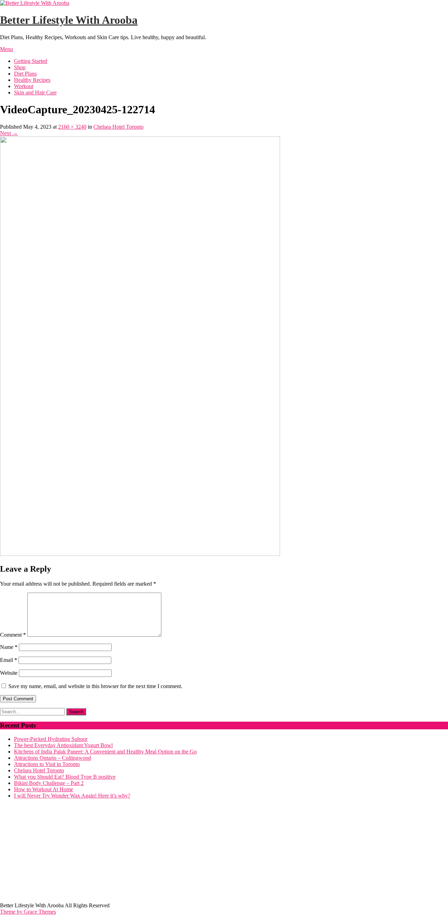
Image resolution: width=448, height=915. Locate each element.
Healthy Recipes (32, 80)
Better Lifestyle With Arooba (69, 20)
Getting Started (30, 61)
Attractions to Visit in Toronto (47, 764)
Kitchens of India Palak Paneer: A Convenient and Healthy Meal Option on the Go (105, 752)
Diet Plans (25, 74)
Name (9, 647)
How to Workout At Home (43, 789)
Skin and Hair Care (35, 92)
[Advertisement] (210, 853)
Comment (13, 635)
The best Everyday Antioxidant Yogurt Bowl (63, 745)
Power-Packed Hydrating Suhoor (51, 739)
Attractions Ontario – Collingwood (52, 758)
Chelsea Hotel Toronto (118, 127)
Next (9, 133)
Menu (6, 49)
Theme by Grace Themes (28, 912)
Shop (20, 67)
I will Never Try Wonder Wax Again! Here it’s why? (72, 796)
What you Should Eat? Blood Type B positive (64, 777)
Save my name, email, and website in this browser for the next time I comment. (95, 686)
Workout (23, 86)
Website (9, 673)
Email (8, 660)
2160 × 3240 (72, 127)
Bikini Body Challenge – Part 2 (49, 783)
